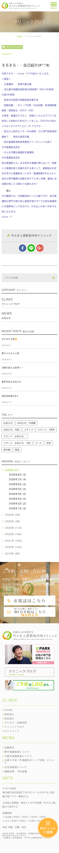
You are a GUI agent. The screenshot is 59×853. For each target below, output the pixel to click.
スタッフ (28, 430)
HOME (19, 36)
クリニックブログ (14, 47)
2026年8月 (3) (17, 475)
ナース (38, 443)
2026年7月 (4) (17, 479)
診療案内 (9, 747)
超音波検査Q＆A (10, 396)
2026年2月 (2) (17, 503)
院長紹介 (9, 718)
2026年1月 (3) (17, 508)
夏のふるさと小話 (10, 353)
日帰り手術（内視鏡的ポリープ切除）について (29, 761)
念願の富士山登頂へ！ (13, 368)
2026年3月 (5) (17, 499)
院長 (17, 450)
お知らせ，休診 (11, 430)
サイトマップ (11, 731)
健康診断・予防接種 (15, 771)
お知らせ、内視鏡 (26, 423)
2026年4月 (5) (17, 494)
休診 (48, 443)
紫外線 (6, 450)
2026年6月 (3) (17, 484)
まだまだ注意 (8, 339)
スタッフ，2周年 (46, 430)
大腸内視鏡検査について (18, 756)
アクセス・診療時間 (15, 723)
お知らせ (8, 423)
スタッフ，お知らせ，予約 (17, 443)
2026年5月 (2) (17, 489)
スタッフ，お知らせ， (14, 436)
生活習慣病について (15, 767)
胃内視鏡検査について (17, 752)
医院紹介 (9, 714)
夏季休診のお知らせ (11, 382)
